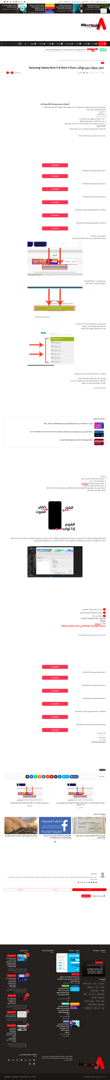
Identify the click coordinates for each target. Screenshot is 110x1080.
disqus (55, 890)
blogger (89, 890)
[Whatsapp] (35, 776)
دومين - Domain (100, 1001)
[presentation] (109, 9)
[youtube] (4, 1)
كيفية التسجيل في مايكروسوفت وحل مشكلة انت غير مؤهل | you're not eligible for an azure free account (61, 431)
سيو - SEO (96, 1008)
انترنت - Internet (87, 984)
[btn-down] (7, 73)
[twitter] (7, 1)
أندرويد (41, 44)
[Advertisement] (34, 27)
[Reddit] (47, 776)
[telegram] (16, 1)
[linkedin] (60, 776)
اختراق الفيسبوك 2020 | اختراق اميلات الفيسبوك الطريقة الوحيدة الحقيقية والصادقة (91, 836)
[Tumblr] (55, 776)
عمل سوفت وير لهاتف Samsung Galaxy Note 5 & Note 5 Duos (72, 60)
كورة (102, 49)
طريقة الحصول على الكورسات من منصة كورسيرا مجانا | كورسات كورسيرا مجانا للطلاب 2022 (11, 982)
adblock (60, 2)
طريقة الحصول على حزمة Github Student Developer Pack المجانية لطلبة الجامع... (62, 1028)
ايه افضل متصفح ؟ (97, 973)
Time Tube (94, 874)
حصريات (59, 44)
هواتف (102, 990)
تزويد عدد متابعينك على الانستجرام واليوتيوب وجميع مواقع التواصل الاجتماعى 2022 (68, 423)
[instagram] (21, 1)
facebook (75, 777)
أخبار (94, 44)
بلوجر (103, 1008)
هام (91, 60)
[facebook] (24, 1)
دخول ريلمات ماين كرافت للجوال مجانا (11, 1016)
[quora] (19, 1)
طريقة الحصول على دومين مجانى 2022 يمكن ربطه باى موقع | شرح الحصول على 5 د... (63, 992)
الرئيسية (101, 44)
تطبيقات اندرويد (94, 990)
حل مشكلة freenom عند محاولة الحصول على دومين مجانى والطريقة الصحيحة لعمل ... (68, 979)
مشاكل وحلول (100, 994)
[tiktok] (13, 1)
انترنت (85, 44)
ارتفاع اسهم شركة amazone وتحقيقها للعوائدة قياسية (76, 440)
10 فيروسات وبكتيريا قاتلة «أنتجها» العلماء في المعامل (23, 836)
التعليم (32, 44)
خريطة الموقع (67, 2)
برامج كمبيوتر (90, 987)
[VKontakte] (43, 776)
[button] (55, 841)
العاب (77, 44)
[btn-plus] (12, 73)
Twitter (66, 777)
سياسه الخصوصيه (84, 2)
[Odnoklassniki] (39, 776)
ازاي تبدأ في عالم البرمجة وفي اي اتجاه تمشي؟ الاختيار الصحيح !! (11, 1000)
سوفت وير (68, 44)
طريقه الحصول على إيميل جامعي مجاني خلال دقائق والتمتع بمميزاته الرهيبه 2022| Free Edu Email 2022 (11, 962)
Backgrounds (88, 1008)
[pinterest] (78, 882)
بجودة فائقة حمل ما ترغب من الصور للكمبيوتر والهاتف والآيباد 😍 (8, 7)
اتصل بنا (91, 2)
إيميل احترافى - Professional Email (96, 1004)
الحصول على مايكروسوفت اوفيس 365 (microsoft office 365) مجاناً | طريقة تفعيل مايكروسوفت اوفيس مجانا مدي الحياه (11, 1034)
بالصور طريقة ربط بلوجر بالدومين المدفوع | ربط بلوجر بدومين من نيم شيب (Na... (92, 7)
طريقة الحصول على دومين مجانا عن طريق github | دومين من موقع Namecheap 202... (64, 7)
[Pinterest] (51, 776)
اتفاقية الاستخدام (75, 2)
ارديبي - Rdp (92, 994)
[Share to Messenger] (31, 776)
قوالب (50, 44)
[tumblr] (10, 1)
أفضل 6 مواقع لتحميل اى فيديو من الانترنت (37, 6)
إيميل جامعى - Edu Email (98, 997)
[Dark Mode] (20, 44)
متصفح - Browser (98, 968)
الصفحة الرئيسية (99, 60)
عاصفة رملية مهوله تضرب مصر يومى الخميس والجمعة (55, 835)
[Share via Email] (27, 776)
